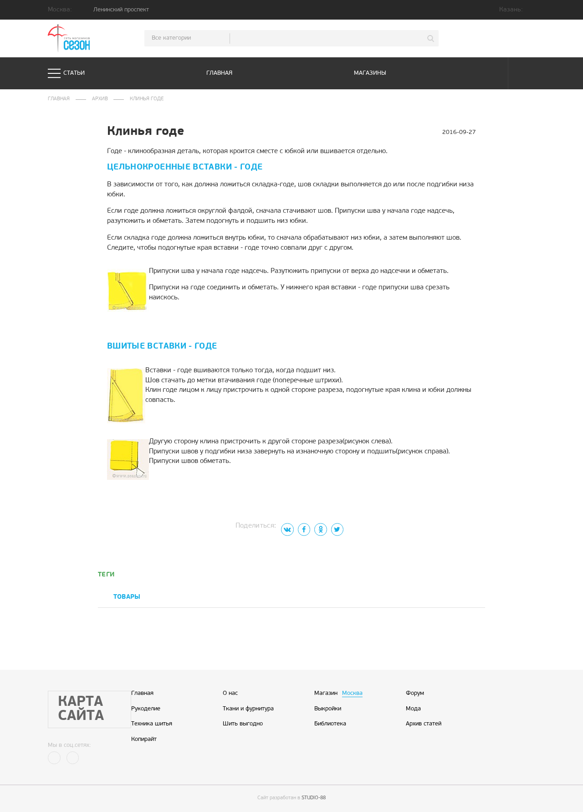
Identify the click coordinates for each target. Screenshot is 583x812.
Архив (100, 99)
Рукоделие (145, 709)
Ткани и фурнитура (248, 709)
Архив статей (423, 724)
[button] (470, 597)
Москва (352, 693)
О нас (230, 693)
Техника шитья (151, 724)
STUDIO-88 (314, 798)
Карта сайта (81, 709)
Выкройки (327, 709)
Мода (413, 709)
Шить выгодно (243, 724)
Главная (219, 73)
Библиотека (330, 724)
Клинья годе (147, 99)
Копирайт (144, 739)
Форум (415, 693)
